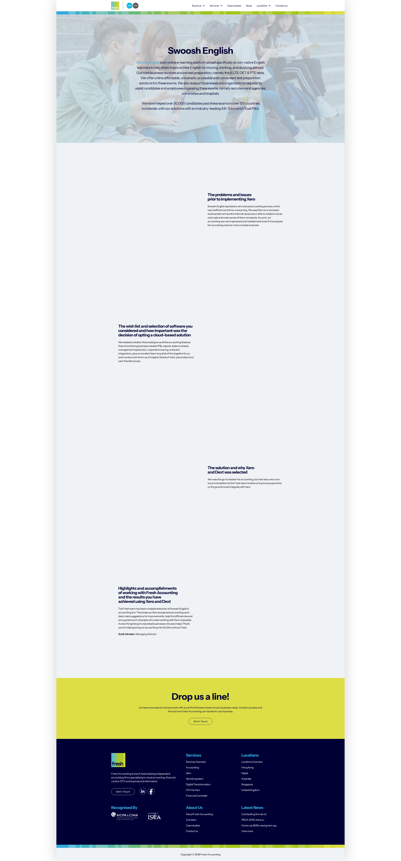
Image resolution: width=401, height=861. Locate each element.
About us (196, 5)
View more (247, 831)
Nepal (244, 773)
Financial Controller (196, 795)
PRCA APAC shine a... (253, 819)
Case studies (234, 5)
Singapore (247, 784)
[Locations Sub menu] (269, 5)
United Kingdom (250, 790)
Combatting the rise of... (254, 814)
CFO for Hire (193, 790)
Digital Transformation (198, 784)
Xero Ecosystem (194, 778)
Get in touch (200, 721)
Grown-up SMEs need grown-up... (259, 825)
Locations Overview (252, 761)
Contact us (281, 5)
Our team (191, 819)
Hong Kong (247, 767)
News (249, 5)
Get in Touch (123, 791)
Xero (188, 773)
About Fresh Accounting (199, 814)
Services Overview (196, 761)
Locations (262, 5)
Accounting (192, 767)
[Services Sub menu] (221, 5)
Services (214, 5)
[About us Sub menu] (204, 5)
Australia (246, 778)
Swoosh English (148, 62)
